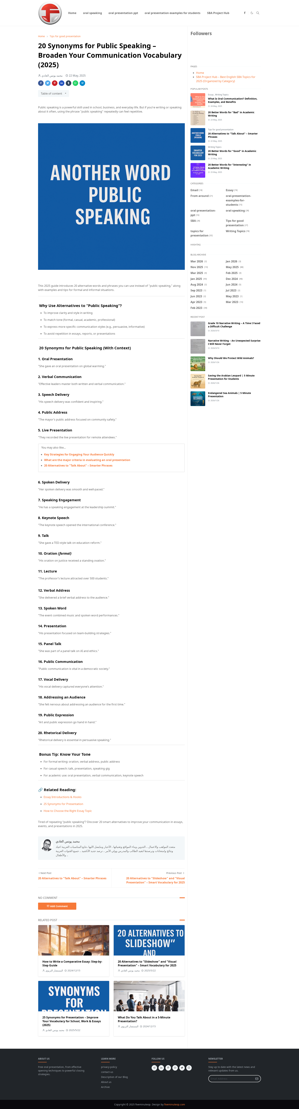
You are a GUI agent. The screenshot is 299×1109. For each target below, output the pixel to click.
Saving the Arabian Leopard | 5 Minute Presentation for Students (231, 377)
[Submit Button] (257, 1078)
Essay (211, 94)
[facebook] (244, 13)
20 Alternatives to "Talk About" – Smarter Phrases (78, 465)
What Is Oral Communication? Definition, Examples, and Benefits (232, 100)
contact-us (107, 1072)
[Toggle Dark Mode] (252, 13)
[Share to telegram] (82, 83)
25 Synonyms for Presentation (63, 804)
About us (106, 1082)
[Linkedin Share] (61, 83)
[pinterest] (168, 1068)
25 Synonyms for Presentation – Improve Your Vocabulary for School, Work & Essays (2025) (71, 1021)
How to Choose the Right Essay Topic (68, 811)
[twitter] (182, 1068)
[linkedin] (161, 1068)
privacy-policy (109, 1067)
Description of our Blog (114, 1077)
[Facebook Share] (41, 83)
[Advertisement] (226, 438)
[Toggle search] (258, 13)
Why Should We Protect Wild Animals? (231, 358)
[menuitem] (72, 13)
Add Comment (59, 906)
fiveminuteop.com (174, 1104)
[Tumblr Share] (68, 83)
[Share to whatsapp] (75, 83)
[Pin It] (54, 83)
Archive (105, 1087)
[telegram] (154, 1068)
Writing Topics (222, 94)
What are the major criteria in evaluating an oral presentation (87, 460)
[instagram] (189, 1068)
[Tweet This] (48, 83)
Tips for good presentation (220, 129)
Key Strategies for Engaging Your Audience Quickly (79, 454)
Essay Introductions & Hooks (62, 797)
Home (200, 73)
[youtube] (175, 1068)
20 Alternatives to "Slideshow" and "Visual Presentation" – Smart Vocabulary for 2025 (147, 963)
